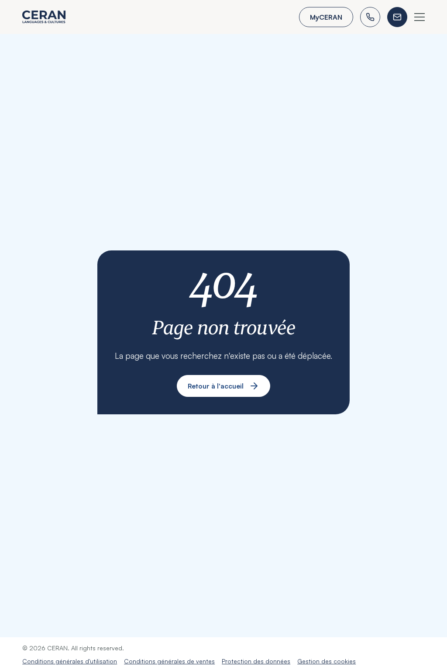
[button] (419, 17)
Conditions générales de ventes (169, 661)
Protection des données (256, 661)
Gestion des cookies (326, 661)
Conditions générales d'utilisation (69, 661)
